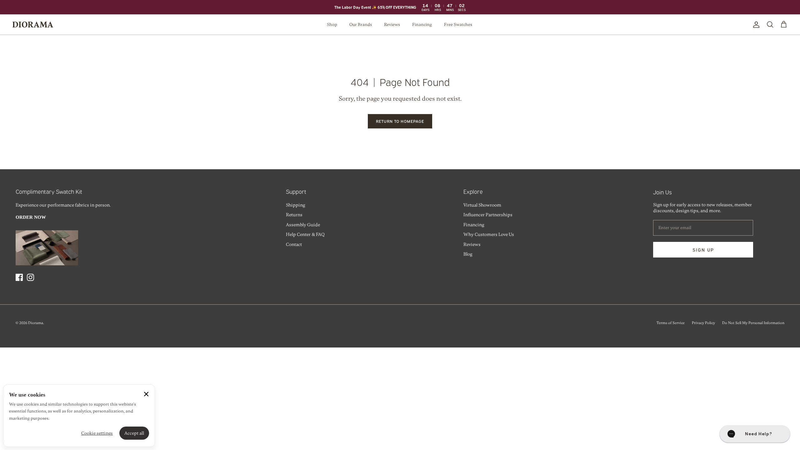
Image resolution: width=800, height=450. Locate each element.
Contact (294, 244)
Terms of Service (671, 323)
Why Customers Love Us (488, 234)
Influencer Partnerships (487, 215)
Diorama (35, 323)
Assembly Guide (303, 225)
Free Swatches (458, 24)
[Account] (755, 24)
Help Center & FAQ (305, 234)
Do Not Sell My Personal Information (753, 323)
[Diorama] (32, 25)
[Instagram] (30, 277)
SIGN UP (703, 249)
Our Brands (360, 24)
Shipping (295, 205)
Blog (467, 254)
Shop (332, 24)
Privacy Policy (703, 323)
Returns (294, 215)
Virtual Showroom (482, 205)
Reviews (392, 24)
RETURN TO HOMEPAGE (400, 121)
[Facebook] (19, 277)
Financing (422, 24)
